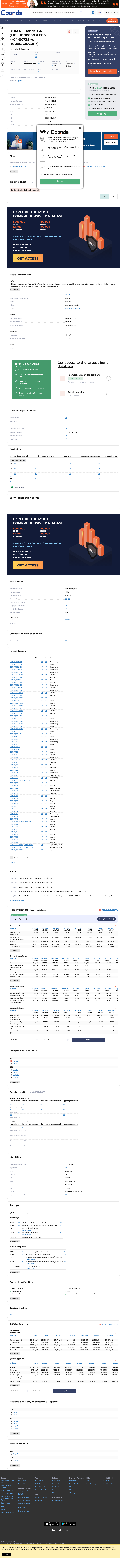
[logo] (11, 12)
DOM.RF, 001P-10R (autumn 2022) (21, 845)
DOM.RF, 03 (14, 837)
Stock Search (22, 1481)
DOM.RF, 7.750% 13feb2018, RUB (21, 780)
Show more (14, 289)
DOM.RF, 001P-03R (16, 729)
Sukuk (3, 1509)
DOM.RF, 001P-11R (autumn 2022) (21, 847)
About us (101, 21)
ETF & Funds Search (58, 1500)
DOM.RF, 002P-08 (16, 667)
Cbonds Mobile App (41, 1490)
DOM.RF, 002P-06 (16, 672)
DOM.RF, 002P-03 (16, 690)
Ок (7, 1554)
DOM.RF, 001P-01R (16, 734)
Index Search (56, 1481)
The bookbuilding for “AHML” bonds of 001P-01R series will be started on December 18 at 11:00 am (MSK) (54, 891)
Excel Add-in (81, 21)
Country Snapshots (58, 1484)
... (2, 75)
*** (36, 55)
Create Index (56, 1487)
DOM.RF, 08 (14, 829)
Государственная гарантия (95, 166)
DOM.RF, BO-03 (15, 754)
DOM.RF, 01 (14, 842)
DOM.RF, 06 (14, 834)
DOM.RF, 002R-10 (16, 662)
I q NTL (15, 1061)
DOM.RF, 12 (14, 806)
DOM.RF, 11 (14, 816)
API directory (39, 1500)
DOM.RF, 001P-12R (16, 706)
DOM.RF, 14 (14, 811)
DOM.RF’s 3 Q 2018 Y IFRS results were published (35, 887)
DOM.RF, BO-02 (15, 760)
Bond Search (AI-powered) (6, 1486)
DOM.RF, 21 (14, 785)
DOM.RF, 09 (14, 824)
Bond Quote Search (7, 1490)
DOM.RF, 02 (14, 839)
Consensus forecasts (59, 1490)
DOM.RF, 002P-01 (16, 700)
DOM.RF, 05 (14, 832)
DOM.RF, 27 (14, 775)
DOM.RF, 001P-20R (16, 675)
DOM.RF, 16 (14, 803)
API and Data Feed (41, 1497)
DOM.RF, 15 (14, 814)
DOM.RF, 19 (14, 793)
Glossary (72, 1493)
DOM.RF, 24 (14, 783)
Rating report (26, 1230)
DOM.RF (67, 295)
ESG (2, 1506)
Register (60, 181)
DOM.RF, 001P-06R (16, 721)
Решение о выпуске (19, 166)
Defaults (21, 1494)
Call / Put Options (24, 1500)
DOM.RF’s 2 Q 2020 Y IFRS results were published (35, 878)
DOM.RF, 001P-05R (16, 724)
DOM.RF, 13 (14, 809)
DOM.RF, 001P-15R (16, 695)
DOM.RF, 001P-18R (16, 682)
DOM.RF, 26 (14, 772)
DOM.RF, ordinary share (72, 308)
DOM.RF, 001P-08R (16, 716)
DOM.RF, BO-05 (15, 749)
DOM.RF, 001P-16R (16, 693)
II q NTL (15, 1063)
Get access (111, 136)
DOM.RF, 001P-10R (16, 711)
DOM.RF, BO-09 (15, 747)
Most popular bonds (7, 1512)
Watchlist (38, 1484)
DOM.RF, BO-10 (15, 739)
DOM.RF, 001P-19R (16, 677)
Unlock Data (102, 114)
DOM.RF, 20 (14, 801)
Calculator (106, 1481)
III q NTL (16, 1075)
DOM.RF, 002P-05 (16, 680)
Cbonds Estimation (7, 1493)
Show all (13, 171)
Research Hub (73, 1484)
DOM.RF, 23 (14, 791)
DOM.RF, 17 (14, 798)
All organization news (17, 900)
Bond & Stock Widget (41, 1487)
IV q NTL (16, 1077)
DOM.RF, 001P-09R (16, 713)
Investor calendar (23, 1511)
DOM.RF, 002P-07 (16, 669)
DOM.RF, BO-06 (15, 742)
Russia (20, 80)
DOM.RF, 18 (14, 796)
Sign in (107, 12)
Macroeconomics (57, 1493)
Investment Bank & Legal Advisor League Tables (8, 1498)
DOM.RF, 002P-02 (16, 687)
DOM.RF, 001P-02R (16, 731)
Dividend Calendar (24, 1484)
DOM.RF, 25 (14, 778)
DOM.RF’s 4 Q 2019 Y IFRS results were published (35, 882)
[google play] (68, 1524)
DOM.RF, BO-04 (15, 752)
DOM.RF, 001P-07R (16, 718)
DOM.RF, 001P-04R (16, 726)
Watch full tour (111, 142)
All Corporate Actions (25, 1491)
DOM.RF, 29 (14, 767)
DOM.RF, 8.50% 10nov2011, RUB (20, 821)
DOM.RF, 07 (14, 827)
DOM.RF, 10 (14, 819)
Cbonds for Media (75, 1490)
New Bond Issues (23, 1497)
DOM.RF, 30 (14, 765)
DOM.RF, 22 (14, 788)
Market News (73, 1481)
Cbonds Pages (5, 1503)
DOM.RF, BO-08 (15, 736)
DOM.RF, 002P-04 (16, 685)
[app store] (51, 1524)
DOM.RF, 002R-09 (16, 664)
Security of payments (93, 1484)
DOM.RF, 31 (14, 757)
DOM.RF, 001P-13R (16, 703)
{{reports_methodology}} (110, 910)
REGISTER (114, 12)
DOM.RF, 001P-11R (16, 708)
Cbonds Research (74, 1487)
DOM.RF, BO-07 (15, 744)
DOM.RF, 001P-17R (16, 850)
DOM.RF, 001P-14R (16, 698)
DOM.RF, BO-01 (15, 770)
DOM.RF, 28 (14, 762)
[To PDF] (69, 31)
